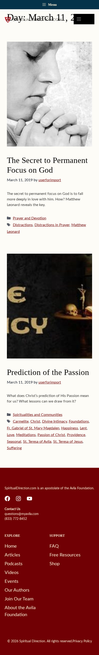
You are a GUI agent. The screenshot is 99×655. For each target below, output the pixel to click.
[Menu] (84, 19)
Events (11, 581)
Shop (55, 563)
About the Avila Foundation (20, 611)
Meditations (26, 435)
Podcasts (14, 563)
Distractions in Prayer (52, 225)
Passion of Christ (51, 435)
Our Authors (17, 590)
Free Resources (65, 555)
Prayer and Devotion (29, 218)
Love (10, 435)
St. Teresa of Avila (37, 441)
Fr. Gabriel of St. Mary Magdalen (33, 428)
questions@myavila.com (22, 514)
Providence (76, 435)
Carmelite (21, 421)
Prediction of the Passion (48, 372)
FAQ (54, 546)
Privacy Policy (82, 641)
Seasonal (14, 441)
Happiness (69, 428)
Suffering (14, 448)
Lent (83, 428)
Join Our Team (19, 599)
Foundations (79, 421)
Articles (12, 555)
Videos (12, 572)
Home (11, 546)
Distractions (23, 225)
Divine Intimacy (54, 421)
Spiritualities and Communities (37, 415)
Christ (35, 421)
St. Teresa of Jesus (68, 441)
